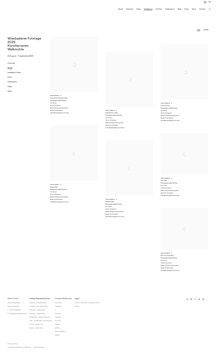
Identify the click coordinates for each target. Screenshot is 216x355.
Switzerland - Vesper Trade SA (39, 317)
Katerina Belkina (15, 9)
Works (10, 68)
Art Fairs (159, 9)
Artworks (129, 9)
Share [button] (10, 91)
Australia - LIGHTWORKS (38, 303)
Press (186, 9)
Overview (11, 63)
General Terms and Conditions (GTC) (87, 303)
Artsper (57, 335)
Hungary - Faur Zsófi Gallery (38, 306)
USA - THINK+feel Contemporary (40, 321)
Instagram (58, 306)
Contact (202, 9)
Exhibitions (148, 9)
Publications (170, 9)
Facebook (58, 303)
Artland (207, 299)
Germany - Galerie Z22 (37, 310)
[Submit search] (210, 9)
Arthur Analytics (60, 331)
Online (205, 30)
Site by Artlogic (39, 347)
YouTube (58, 321)
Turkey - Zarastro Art (36, 324)
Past (198, 30)
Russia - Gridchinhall (36, 328)
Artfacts (57, 328)
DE (209, 2)
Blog (179, 9)
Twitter (199, 299)
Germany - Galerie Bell (37, 314)
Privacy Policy (13, 344)
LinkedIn (58, 314)
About (120, 9)
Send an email (203, 299)
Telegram (58, 317)
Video (138, 9)
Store (194, 9)
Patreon (57, 324)
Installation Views (14, 73)
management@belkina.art (17, 314)
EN (205, 2)
